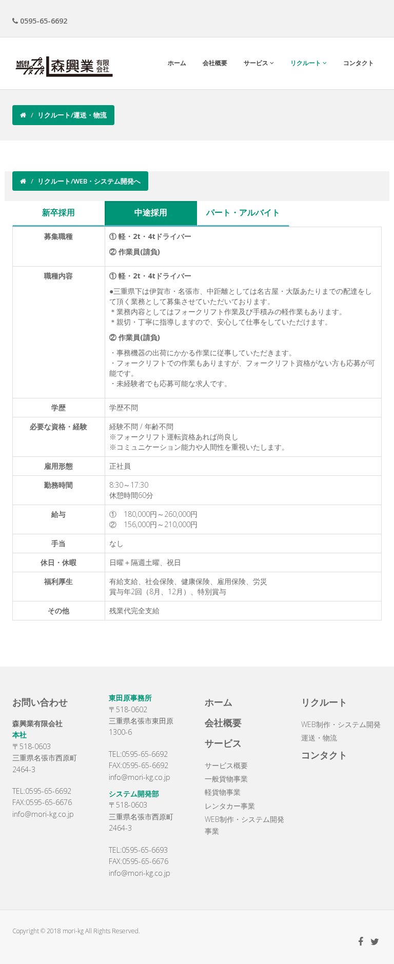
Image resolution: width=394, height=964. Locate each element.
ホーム (177, 62)
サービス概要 (226, 765)
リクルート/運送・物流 (72, 114)
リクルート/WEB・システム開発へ (89, 181)
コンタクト (358, 62)
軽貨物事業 (223, 792)
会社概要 (215, 62)
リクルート (306, 62)
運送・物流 (319, 737)
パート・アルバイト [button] (243, 212)
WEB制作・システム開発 (341, 724)
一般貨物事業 (226, 779)
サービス (257, 62)
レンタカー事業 (230, 806)
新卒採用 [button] (58, 212)
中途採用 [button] (150, 212)
